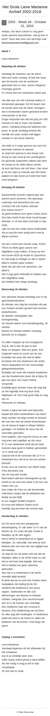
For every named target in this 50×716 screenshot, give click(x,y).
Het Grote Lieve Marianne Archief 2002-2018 (25, 9)
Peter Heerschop (26, 712)
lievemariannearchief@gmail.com (20, 42)
